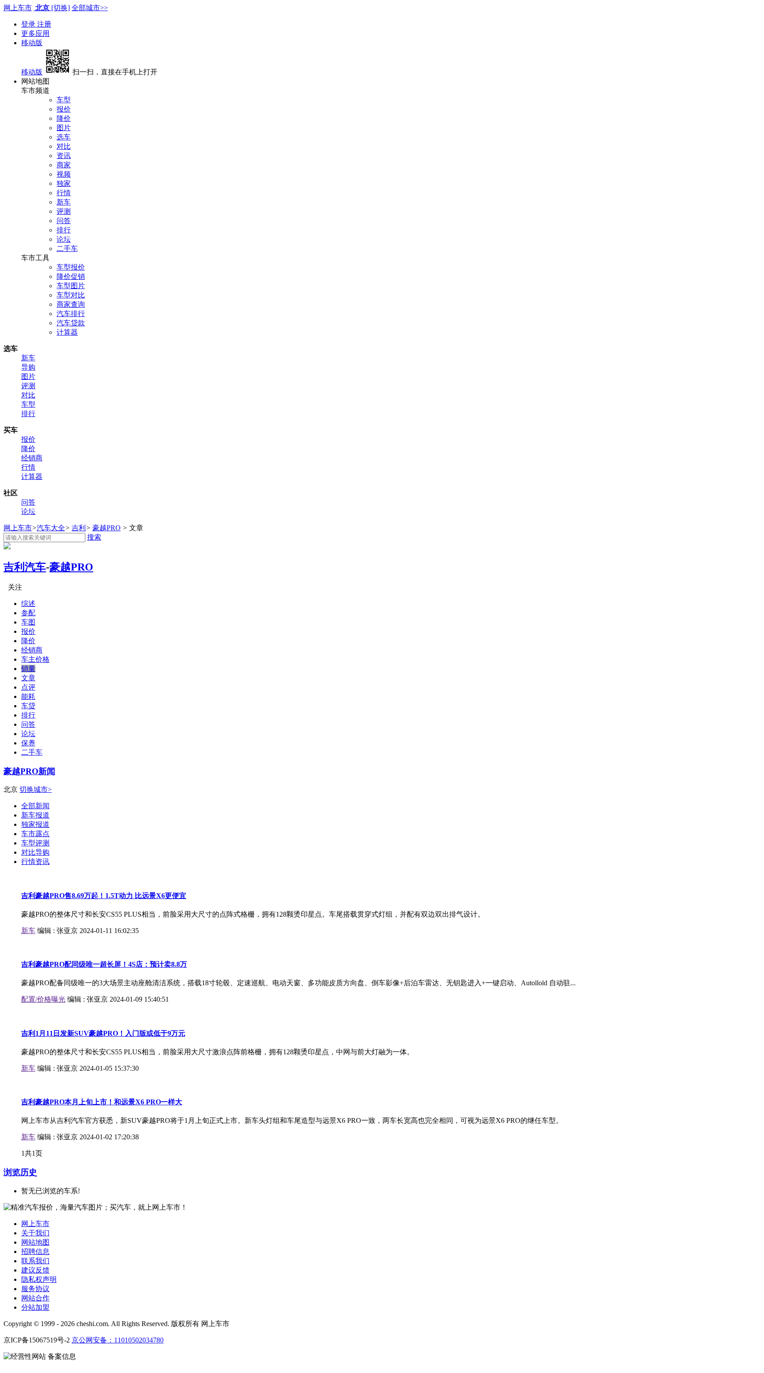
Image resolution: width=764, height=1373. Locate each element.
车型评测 (35, 843)
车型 (64, 100)
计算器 (67, 332)
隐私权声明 (39, 1279)
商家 (64, 165)
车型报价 (71, 267)
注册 (44, 24)
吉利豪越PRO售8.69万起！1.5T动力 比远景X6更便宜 (103, 895)
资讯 (64, 155)
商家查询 (71, 304)
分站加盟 (35, 1307)
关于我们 (35, 1233)
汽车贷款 (71, 323)
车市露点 (35, 833)
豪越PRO (106, 528)
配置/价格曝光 (43, 999)
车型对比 (71, 295)
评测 (64, 211)
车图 (28, 622)
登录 (29, 24)
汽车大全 (51, 528)
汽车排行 (71, 313)
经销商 (31, 458)
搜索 (94, 537)
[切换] (60, 8)
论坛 (64, 239)
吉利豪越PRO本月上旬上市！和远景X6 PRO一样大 (101, 1102)
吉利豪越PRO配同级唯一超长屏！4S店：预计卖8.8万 (104, 964)
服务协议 (35, 1288)
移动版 (31, 42)
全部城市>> (90, 8)
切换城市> (35, 789)
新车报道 (35, 815)
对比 (64, 146)
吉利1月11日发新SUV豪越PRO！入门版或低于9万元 (103, 1033)
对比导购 (35, 852)
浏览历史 (20, 1172)
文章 (28, 678)
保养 (28, 743)
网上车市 (18, 8)
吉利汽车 (25, 567)
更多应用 (35, 33)
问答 (64, 220)
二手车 (67, 248)
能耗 (28, 696)
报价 (64, 109)
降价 (64, 118)
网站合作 (35, 1298)
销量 (28, 668)
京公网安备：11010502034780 (118, 1340)
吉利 (79, 528)
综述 (28, 603)
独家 (64, 183)
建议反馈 (35, 1270)
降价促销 (71, 276)
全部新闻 (35, 806)
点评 (28, 687)
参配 (28, 613)
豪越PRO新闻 (29, 771)
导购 (28, 367)
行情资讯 (35, 861)
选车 (64, 137)
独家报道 (35, 824)
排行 (64, 230)
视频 (64, 174)
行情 (64, 193)
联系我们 (35, 1261)
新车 (64, 202)
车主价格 (35, 659)
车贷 (28, 706)
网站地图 (35, 1242)
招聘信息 (35, 1251)
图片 (64, 127)
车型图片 (71, 285)
